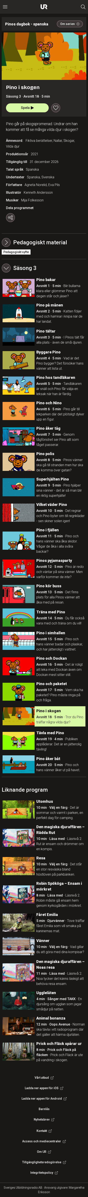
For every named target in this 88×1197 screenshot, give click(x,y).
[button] (44, 268)
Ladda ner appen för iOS (42, 1088)
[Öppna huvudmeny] (5, 6)
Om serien (67, 24)
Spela (25, 108)
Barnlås (44, 1109)
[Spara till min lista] (55, 107)
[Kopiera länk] (10, 217)
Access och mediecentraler (41, 1141)
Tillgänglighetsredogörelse (41, 1162)
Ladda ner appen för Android (42, 1098)
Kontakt (42, 1131)
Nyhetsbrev (42, 1119)
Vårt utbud (42, 1077)
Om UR (41, 1151)
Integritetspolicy (41, 1172)
